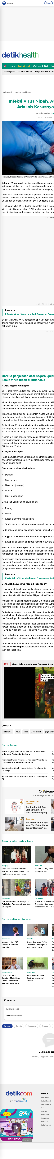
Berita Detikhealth (23, 92)
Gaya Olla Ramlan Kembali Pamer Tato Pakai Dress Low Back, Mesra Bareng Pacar (15, 871)
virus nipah (19, 379)
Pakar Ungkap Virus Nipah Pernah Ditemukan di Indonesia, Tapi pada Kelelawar (23, 752)
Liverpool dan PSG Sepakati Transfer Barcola (10, 944)
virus (18, 732)
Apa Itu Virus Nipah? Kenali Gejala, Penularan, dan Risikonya (24, 769)
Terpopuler (9, 72)
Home (12, 66)
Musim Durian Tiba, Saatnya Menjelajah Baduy (35, 978)
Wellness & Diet (40, 66)
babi (26, 732)
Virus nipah (17, 183)
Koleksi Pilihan (25, 72)
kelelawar (7, 732)
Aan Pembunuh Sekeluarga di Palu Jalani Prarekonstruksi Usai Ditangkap (16, 904)
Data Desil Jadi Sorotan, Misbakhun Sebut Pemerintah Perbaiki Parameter (11, 979)
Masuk (48, 3)
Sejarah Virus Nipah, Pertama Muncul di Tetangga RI (24, 777)
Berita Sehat (24, 66)
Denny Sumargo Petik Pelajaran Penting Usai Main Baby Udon (37, 944)
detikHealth (7, 92)
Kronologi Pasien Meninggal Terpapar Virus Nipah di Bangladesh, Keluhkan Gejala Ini (24, 761)
